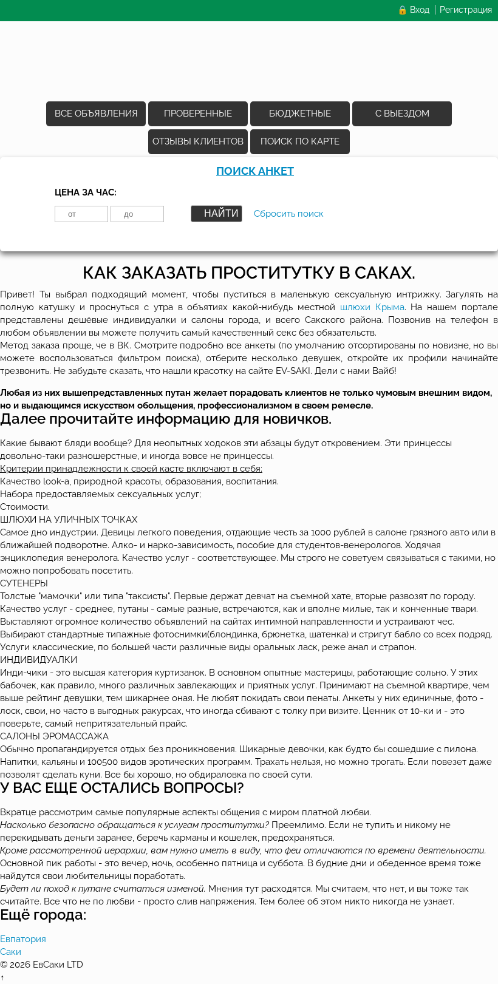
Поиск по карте (300, 141)
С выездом (402, 113)
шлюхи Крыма (372, 307)
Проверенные (198, 113)
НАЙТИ (221, 213)
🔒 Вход (413, 10)
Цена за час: (86, 192)
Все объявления (96, 113)
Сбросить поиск (289, 213)
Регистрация (466, 10)
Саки (10, 951)
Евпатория (23, 939)
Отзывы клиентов (198, 141)
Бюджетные (300, 113)
